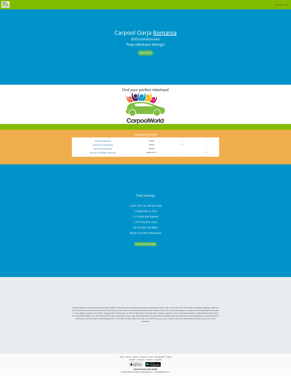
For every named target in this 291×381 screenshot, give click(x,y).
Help (122, 357)
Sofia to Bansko (103, 141)
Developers (160, 357)
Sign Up (278, 4)
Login (286, 4)
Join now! (145, 52)
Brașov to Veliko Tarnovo (103, 152)
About (135, 357)
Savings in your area (145, 244)
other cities (162, 318)
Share (151, 357)
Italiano (150, 359)
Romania (165, 32)
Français (141, 359)
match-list (205, 318)
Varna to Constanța (103, 144)
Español (158, 359)
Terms (128, 357)
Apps (169, 357)
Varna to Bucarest (102, 148)
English (132, 359)
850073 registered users (145, 38)
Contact (143, 357)
